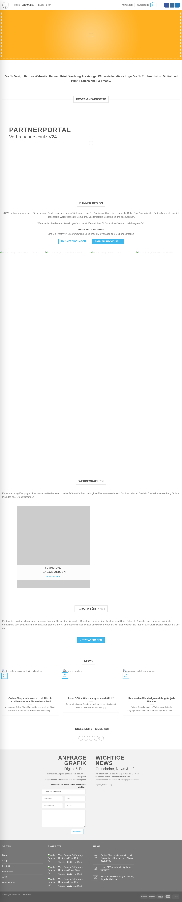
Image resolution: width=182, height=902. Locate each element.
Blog (41, 5)
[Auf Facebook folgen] (166, 5)
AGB (4, 877)
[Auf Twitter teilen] (86, 738)
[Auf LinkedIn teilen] (101, 738)
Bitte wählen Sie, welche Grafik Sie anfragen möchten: (67, 785)
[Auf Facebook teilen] (80, 738)
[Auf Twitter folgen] (177, 5)
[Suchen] (160, 5)
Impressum (7, 871)
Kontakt (6, 866)
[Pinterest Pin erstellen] (96, 738)
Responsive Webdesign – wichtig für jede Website (151, 700)
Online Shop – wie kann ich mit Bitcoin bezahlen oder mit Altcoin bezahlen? (30, 700)
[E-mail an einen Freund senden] (91, 738)
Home (17, 5)
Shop (48, 5)
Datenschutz (8, 882)
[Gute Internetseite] (6, 5)
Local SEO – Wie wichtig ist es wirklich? (91, 698)
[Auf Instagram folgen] (172, 5)
